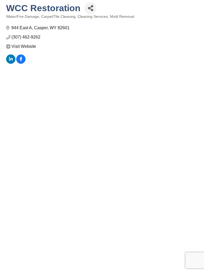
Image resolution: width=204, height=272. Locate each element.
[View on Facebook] (21, 62)
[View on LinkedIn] (10, 62)
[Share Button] (90, 8)
